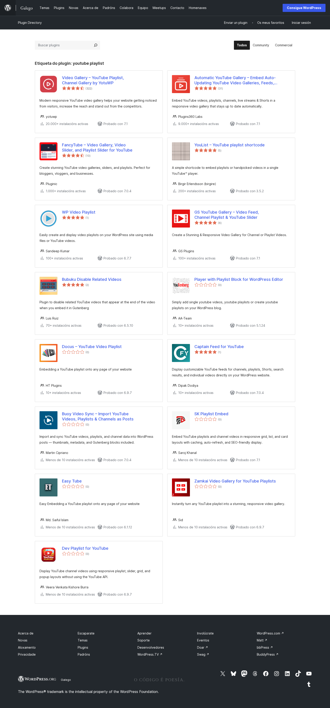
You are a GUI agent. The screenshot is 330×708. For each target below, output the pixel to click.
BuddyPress (268, 654)
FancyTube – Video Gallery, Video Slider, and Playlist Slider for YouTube (97, 147)
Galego (66, 679)
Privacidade (27, 654)
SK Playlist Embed (211, 413)
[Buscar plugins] (95, 45)
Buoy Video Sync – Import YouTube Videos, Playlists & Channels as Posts (98, 416)
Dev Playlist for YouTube (85, 548)
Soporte (143, 640)
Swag (203, 654)
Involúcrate (205, 633)
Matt (262, 640)
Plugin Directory (30, 23)
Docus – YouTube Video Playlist (92, 346)
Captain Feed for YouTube (219, 346)
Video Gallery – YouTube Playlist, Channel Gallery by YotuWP (93, 80)
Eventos (203, 640)
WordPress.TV (150, 654)
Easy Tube (72, 481)
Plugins (83, 647)
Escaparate (86, 633)
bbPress (265, 647)
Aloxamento (27, 647)
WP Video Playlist (78, 212)
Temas (83, 640)
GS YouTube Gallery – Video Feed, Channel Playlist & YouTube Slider (226, 215)
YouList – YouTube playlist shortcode (229, 145)
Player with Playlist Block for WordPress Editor (238, 279)
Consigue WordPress (304, 8)
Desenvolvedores (150, 647)
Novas (22, 640)
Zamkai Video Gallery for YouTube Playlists (235, 481)
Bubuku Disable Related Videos (91, 279)
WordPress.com (270, 633)
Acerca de (25, 633)
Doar (202, 647)
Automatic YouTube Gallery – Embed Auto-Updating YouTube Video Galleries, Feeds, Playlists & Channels (235, 80)
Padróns (84, 654)
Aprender (144, 633)
